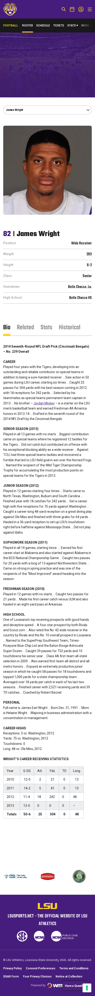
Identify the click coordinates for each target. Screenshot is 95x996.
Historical (69, 328)
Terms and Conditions (74, 968)
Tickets (58, 25)
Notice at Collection (69, 976)
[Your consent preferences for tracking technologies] (87, 987)
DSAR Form (11, 976)
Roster (27, 25)
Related (25, 328)
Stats (71, 25)
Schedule (43, 25)
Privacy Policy (12, 968)
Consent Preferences (40, 968)
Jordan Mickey (44, 403)
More (85, 25)
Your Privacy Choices (37, 976)
